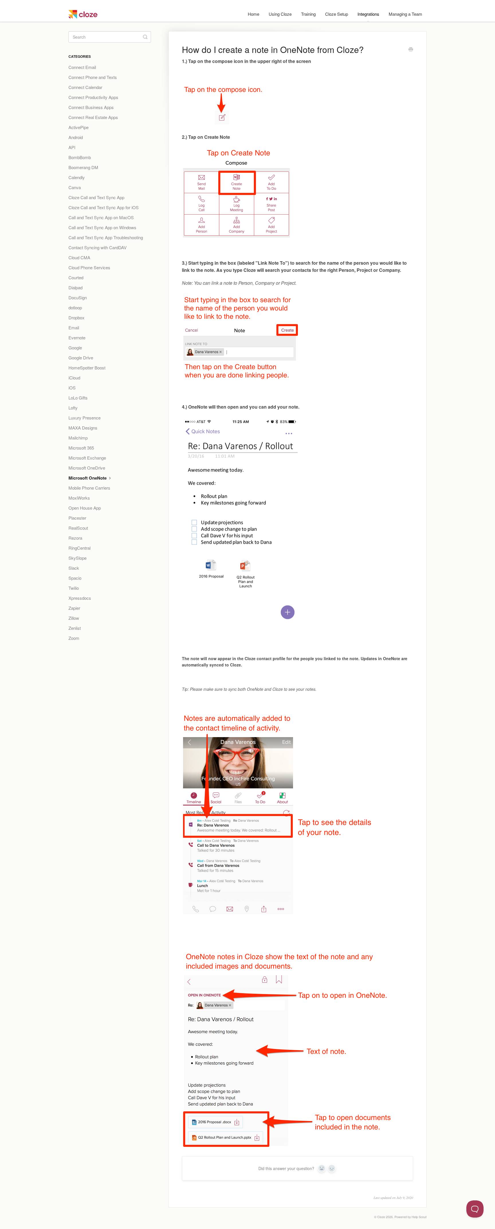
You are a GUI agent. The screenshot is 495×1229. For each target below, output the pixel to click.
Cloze (381, 1217)
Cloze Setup (336, 14)
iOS (72, 388)
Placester (77, 518)
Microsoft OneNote (88, 478)
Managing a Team (405, 14)
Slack (73, 568)
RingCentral (79, 548)
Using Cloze (280, 14)
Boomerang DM (83, 167)
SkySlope (77, 558)
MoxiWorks (79, 498)
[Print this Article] (410, 50)
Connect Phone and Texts (92, 77)
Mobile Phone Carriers (89, 488)
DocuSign (77, 297)
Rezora (75, 538)
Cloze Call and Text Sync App (96, 197)
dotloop (75, 307)
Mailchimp (78, 438)
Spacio (74, 578)
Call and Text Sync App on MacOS (101, 217)
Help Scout (419, 1217)
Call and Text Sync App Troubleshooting (105, 237)
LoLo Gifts (78, 398)
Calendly (76, 177)
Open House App (84, 508)
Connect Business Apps (91, 107)
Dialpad (75, 287)
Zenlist (74, 628)
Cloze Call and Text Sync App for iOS (103, 207)
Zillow (73, 618)
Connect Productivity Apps (93, 97)
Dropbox (76, 317)
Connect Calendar (85, 87)
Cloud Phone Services (89, 267)
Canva (74, 187)
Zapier (74, 608)
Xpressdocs (79, 598)
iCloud (74, 378)
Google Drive (80, 358)
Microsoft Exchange (87, 458)
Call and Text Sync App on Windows (102, 227)
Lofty (73, 408)
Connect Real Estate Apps (93, 117)
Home (253, 14)
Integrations (368, 14)
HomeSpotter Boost (86, 368)
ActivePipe (78, 127)
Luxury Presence (84, 418)
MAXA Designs (82, 428)
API (71, 147)
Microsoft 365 (81, 448)
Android (75, 137)
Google (75, 348)
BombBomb (79, 157)
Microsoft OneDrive (86, 468)
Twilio (73, 588)
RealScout (78, 528)
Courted (75, 277)
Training (308, 14)
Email (73, 327)
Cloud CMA (79, 257)
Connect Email (82, 67)
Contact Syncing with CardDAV (97, 247)
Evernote (76, 338)
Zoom (73, 638)
